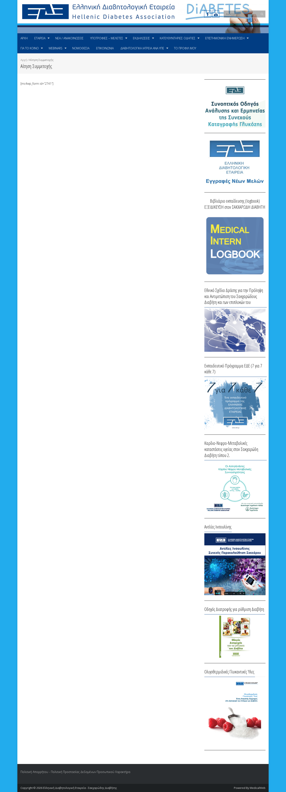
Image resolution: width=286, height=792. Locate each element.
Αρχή (24, 38)
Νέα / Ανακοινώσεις (69, 38)
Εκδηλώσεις (141, 38)
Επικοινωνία (105, 48)
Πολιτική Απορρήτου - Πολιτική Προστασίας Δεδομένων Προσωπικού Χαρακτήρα (75, 772)
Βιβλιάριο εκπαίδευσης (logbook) (235, 201)
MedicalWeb (257, 788)
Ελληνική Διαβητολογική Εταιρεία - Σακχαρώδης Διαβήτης (80, 788)
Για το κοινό (30, 48)
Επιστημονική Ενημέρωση (225, 38)
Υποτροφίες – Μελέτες (106, 38)
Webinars (55, 48)
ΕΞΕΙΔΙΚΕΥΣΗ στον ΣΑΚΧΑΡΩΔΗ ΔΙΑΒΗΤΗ (234, 207)
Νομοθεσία (80, 48)
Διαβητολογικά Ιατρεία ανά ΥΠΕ (142, 48)
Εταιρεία (39, 38)
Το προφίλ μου (185, 48)
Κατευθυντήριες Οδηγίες (177, 38)
